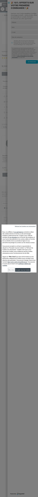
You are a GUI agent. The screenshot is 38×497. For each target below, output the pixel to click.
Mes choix (11, 270)
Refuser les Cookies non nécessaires (25, 226)
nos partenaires (18, 232)
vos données (13, 237)
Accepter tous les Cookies (23, 270)
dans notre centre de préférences (17, 262)
